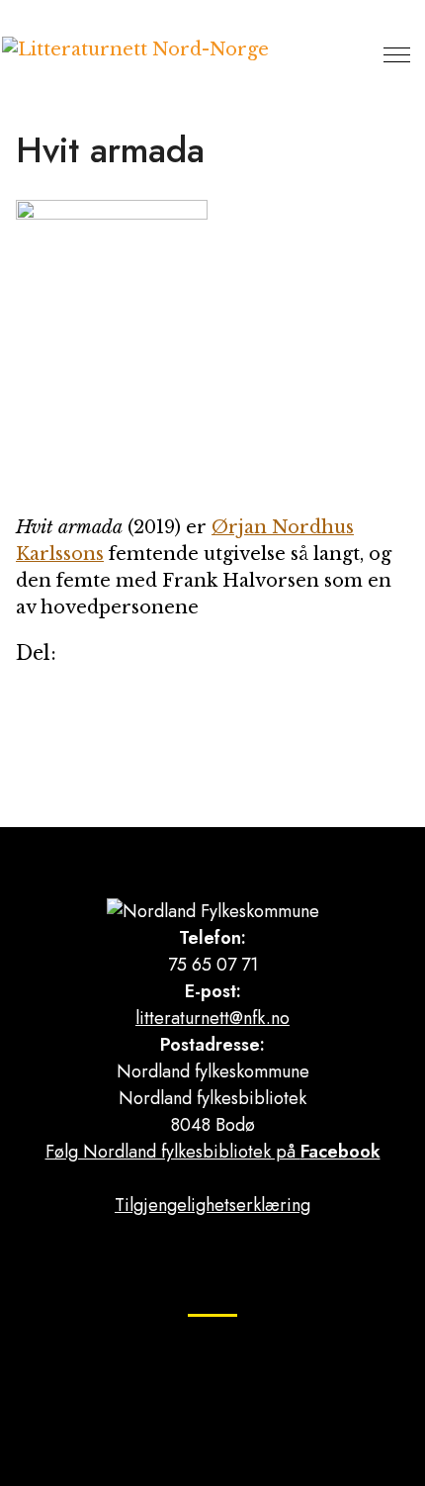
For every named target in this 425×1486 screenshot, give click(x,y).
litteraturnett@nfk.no (212, 1018)
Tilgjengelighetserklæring (212, 1205)
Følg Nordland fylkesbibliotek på (213, 1151)
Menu (396, 54)
